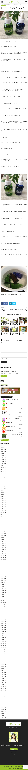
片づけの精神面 (7, 4)
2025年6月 (2, 447)
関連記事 (10, 314)
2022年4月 (2, 473)
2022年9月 (2, 467)
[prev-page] (13, 336)
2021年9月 (2, 479)
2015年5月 (2, 615)
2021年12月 (3, 477)
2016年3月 (2, 596)
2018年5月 (2, 545)
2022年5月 (2, 471)
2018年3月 (2, 549)
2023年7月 (2, 457)
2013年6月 (2, 660)
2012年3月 (2, 690)
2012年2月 (2, 692)
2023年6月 (2, 459)
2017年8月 (2, 563)
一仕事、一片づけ (10, 407)
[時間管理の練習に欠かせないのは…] (5, 320)
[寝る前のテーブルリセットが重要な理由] (14, 320)
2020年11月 (3, 486)
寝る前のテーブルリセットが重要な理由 (15, 324)
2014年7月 (2, 635)
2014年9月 (2, 631)
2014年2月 (2, 645)
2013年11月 (3, 651)
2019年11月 (3, 510)
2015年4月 (2, 617)
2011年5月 (2, 709)
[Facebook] (12, 754)
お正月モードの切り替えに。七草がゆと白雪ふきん (7, 309)
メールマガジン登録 (16, 766)
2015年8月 (2, 610)
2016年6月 (2, 590)
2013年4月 (2, 664)
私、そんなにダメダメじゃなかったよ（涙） (24, 333)
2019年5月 (2, 522)
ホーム (2, 4)
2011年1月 (2, 717)
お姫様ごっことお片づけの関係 (12, 414)
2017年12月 (3, 555)
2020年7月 (2, 494)
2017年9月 (2, 561)
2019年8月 (2, 516)
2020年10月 (3, 488)
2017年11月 (3, 557)
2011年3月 (2, 713)
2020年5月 (2, 498)
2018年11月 (3, 533)
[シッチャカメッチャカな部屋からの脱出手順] (14, 329)
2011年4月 (2, 711)
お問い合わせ (13, 752)
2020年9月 (2, 490)
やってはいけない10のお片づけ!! (13, 418)
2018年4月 (2, 547)
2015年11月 (3, 604)
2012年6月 (2, 684)
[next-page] (14, 336)
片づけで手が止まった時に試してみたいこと (15, 434)
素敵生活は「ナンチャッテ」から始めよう (6, 333)
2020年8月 (2, 492)
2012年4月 (2, 688)
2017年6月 (2, 567)
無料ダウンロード (9, 766)
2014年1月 (2, 647)
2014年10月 (3, 629)
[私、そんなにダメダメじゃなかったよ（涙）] (23, 329)
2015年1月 (2, 623)
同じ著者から (17, 314)
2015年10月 (3, 606)
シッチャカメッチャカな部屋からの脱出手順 (15, 333)
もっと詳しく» (3, 375)
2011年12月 (3, 696)
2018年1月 (2, 553)
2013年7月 (2, 658)
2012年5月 (2, 686)
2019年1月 (2, 529)
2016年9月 (2, 584)
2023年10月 (3, 451)
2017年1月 (2, 576)
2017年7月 (2, 565)
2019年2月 (2, 527)
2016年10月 (3, 582)
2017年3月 (2, 572)
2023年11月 (3, 449)
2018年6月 (2, 543)
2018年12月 (3, 531)
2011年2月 (2, 715)
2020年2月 (2, 504)
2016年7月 (2, 588)
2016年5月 (2, 592)
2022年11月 (3, 463)
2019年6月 (2, 520)
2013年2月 (2, 668)
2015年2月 (2, 621)
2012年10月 (3, 676)
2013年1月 (2, 670)
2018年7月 (2, 541)
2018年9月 (2, 537)
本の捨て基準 (9, 422)
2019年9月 (2, 514)
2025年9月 (2, 445)
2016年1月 (2, 600)
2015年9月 (2, 608)
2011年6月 (2, 707)
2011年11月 (3, 698)
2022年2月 (2, 475)
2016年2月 (2, 598)
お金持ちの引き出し (10, 430)
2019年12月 (3, 508)
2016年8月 (2, 586)
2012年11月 (3, 674)
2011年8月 (2, 703)
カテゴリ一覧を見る (4, 439)
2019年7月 (2, 518)
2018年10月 (3, 535)
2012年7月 (2, 682)
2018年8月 (2, 539)
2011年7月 (2, 705)
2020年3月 (2, 502)
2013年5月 (2, 662)
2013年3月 (2, 666)
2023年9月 (2, 453)
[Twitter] (15, 754)
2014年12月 (3, 625)
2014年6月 (2, 637)
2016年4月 (2, 594)
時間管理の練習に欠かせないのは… (6, 324)
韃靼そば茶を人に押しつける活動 (21, 309)
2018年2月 (2, 551)
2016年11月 (3, 580)
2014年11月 (3, 627)
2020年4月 (2, 500)
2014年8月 (2, 633)
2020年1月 (2, 506)
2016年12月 (3, 578)
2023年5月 (2, 461)
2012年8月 (2, 680)
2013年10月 (3, 653)
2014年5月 (2, 639)
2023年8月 (2, 455)
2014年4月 (2, 641)
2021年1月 (2, 484)
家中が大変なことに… (11, 403)
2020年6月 (2, 496)
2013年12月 (3, 649)
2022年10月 (3, 465)
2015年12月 (3, 602)
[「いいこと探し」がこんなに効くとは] (23, 320)
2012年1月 (2, 694)
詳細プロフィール (13, 749)
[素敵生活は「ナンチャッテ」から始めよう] (5, 329)
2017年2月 (2, 574)
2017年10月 (3, 559)
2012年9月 (2, 678)
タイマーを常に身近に (11, 426)
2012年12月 (3, 672)
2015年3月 (2, 619)
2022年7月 (2, 469)
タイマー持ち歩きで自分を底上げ (13, 399)
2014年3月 (2, 643)
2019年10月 (3, 512)
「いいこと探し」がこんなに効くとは (24, 324)
